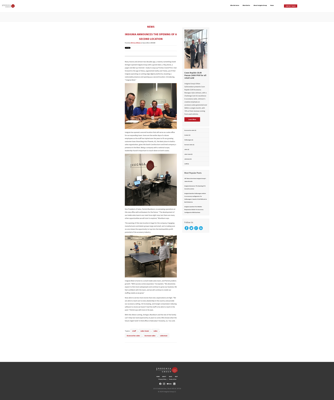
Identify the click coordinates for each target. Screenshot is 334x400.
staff (134, 331)
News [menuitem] (272, 5)
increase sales (150, 336)
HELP (176, 376)
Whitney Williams (136, 43)
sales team (144, 331)
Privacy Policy (162, 379)
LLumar (187, 135)
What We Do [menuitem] (246, 5)
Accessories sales (133, 336)
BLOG (170, 376)
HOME (158, 376)
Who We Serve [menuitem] (234, 5)
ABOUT (164, 376)
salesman (163, 336)
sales (155, 331)
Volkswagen (188, 140)
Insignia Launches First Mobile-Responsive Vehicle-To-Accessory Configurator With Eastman (193, 209)
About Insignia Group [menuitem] (260, 5)
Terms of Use (172, 379)
